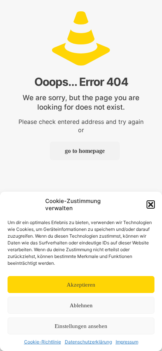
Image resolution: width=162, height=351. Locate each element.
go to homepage (85, 151)
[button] (150, 204)
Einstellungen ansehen (81, 326)
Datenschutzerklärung (88, 342)
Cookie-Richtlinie (42, 342)
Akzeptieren (81, 285)
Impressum (127, 342)
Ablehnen (81, 305)
